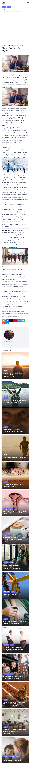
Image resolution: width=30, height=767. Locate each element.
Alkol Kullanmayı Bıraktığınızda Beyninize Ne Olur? (13, 485)
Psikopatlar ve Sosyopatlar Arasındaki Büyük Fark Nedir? (13, 430)
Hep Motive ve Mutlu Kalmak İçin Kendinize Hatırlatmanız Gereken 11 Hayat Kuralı (14, 375)
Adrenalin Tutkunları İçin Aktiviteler (11, 595)
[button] (28, 2)
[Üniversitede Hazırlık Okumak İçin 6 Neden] (15, 448)
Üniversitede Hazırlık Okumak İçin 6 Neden (14, 458)
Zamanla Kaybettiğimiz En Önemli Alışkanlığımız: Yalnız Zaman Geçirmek (14, 402)
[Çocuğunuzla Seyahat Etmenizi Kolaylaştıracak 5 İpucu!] (15, 667)
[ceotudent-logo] (3, 2)
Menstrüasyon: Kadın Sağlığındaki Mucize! (14, 513)
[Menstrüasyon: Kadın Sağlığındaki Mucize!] (15, 503)
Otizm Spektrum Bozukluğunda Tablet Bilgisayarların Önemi (13, 760)
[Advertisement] (15, 28)
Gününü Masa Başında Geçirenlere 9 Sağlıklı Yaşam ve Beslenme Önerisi (14, 539)
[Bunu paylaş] (7, 320)
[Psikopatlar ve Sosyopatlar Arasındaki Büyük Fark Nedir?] (15, 420)
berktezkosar (8, 342)
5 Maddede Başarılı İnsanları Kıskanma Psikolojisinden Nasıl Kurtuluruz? (13, 649)
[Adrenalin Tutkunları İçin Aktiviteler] (15, 585)
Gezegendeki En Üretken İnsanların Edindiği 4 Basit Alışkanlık (14, 622)
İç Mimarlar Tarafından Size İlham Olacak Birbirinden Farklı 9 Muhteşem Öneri (14, 731)
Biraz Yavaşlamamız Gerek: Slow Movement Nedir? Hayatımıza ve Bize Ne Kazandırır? (14, 704)
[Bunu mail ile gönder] (3, 320)
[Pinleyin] (15, 320)
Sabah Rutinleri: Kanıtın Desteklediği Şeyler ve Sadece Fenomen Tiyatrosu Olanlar (12, 567)
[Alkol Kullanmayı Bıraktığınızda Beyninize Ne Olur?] (15, 475)
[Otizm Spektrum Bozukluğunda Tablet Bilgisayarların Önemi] (15, 750)
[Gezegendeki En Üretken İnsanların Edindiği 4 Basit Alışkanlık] (15, 612)
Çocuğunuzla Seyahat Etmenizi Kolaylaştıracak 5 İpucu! (13, 677)
